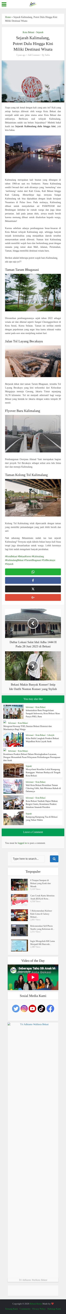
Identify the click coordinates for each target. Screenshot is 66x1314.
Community (25, 1309)
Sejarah (39, 32)
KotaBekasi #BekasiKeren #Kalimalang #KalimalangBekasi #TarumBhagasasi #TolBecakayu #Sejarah (30, 560)
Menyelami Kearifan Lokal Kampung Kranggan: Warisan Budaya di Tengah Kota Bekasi (43, 772)
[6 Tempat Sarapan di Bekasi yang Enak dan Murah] (20, 885)
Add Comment (34, 55)
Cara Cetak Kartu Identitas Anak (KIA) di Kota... (42, 897)
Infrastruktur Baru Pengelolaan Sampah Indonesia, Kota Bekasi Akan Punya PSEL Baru (43, 713)
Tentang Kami (11, 1309)
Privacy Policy (39, 1309)
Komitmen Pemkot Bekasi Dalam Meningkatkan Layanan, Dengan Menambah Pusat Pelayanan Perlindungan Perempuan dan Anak (31, 757)
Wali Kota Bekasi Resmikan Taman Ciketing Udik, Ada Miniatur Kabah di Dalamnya (43, 788)
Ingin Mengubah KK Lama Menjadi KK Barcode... (42, 942)
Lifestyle (50, 735)
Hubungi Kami (54, 1309)
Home (8, 17)
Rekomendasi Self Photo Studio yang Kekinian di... (42, 927)
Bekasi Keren (36, 1303)
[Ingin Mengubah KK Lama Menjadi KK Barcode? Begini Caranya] (20, 945)
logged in (22, 843)
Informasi (30, 707)
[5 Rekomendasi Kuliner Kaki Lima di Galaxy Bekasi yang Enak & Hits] (20, 915)
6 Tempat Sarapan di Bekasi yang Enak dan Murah (40, 883)
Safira (47, 55)
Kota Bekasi (28, 32)
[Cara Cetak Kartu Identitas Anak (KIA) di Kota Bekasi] (20, 900)
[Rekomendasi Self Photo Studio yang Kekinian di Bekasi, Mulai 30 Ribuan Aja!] (20, 930)
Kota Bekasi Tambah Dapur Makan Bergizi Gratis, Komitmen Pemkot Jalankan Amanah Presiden (42, 804)
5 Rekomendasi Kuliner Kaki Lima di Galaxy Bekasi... (41, 913)
